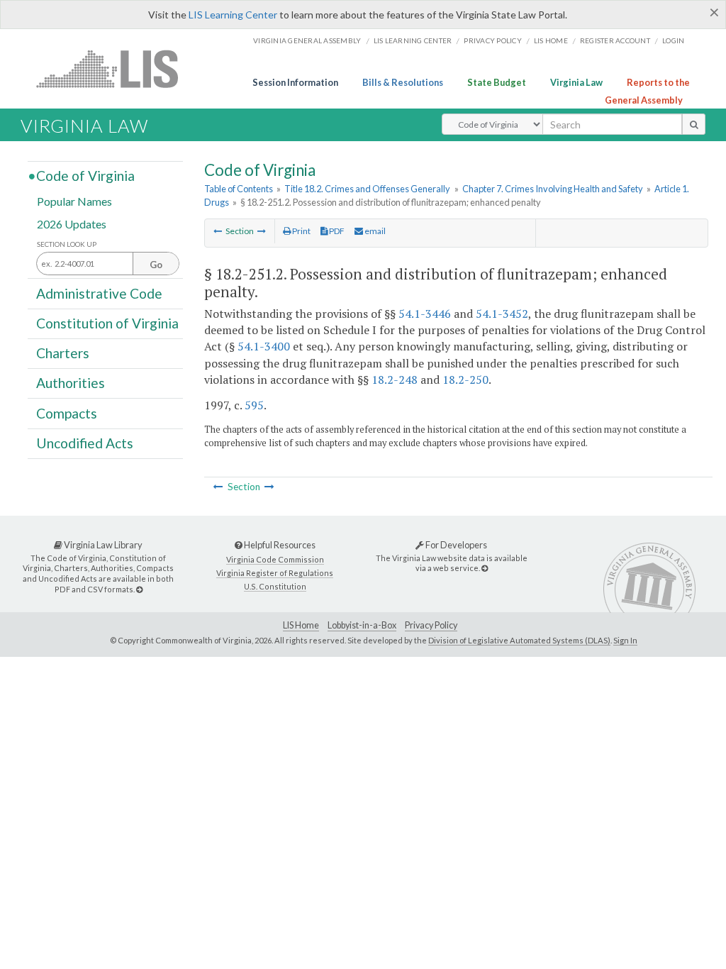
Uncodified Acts (84, 443)
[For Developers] (484, 567)
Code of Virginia (85, 175)
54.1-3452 (502, 313)
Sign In (625, 640)
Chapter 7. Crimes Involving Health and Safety (552, 188)
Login (673, 40)
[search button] (693, 124)
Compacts (66, 412)
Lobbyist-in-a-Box (362, 625)
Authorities (70, 383)
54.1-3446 (424, 313)
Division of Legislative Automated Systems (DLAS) (519, 640)
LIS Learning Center (233, 15)
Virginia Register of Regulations (274, 572)
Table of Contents (238, 188)
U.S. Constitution (275, 586)
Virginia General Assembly (307, 40)
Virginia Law (576, 82)
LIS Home (301, 625)
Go (156, 264)
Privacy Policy (493, 40)
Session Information (295, 82)
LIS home (551, 40)
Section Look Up (66, 244)
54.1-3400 (264, 346)
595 (254, 405)
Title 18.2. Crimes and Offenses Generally (367, 188)
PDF (336, 231)
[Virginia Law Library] (139, 589)
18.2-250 (465, 379)
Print (301, 231)
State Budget (496, 82)
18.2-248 (395, 379)
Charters (62, 353)
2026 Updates (71, 223)
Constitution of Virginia (107, 323)
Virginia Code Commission (275, 559)
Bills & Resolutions (402, 82)
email (374, 231)
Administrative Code (99, 292)
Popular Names (74, 201)
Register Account (615, 40)
